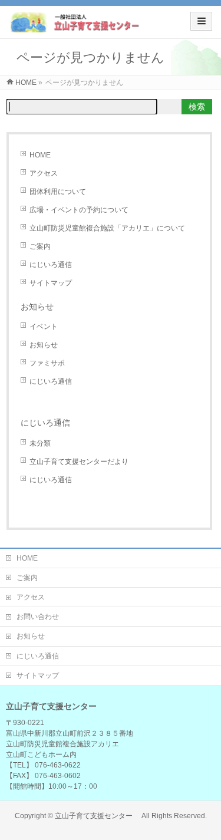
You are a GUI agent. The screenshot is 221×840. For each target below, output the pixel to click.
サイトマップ (50, 283)
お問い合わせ (38, 616)
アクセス (43, 173)
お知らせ (37, 306)
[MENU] (201, 21)
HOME (40, 155)
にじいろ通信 (50, 265)
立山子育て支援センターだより (78, 461)
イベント (43, 326)
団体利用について (57, 191)
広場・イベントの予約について (78, 210)
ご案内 (40, 246)
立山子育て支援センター (97, 816)
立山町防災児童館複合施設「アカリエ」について (107, 228)
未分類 (40, 443)
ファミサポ (47, 363)
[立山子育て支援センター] (75, 26)
